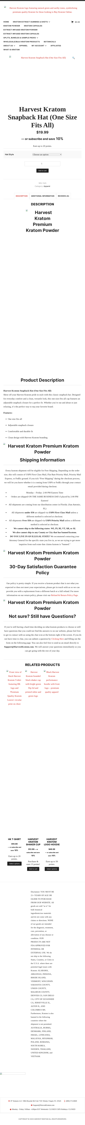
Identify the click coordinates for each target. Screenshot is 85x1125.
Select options (14, 864)
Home (6, 22)
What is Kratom (11, 50)
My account (38, 46)
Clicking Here (57, 639)
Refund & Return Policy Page (64, 595)
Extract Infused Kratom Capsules (21, 34)
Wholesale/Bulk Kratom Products (21, 42)
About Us (8, 46)
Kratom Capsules (33, 26)
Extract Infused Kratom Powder (20, 30)
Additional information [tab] (42, 196)
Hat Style (9, 154)
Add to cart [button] (33, 869)
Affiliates (56, 46)
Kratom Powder (11, 26)
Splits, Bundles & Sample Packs (19, 38)
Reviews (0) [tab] (63, 196)
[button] (73, 58)
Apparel (23, 46)
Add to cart (42, 170)
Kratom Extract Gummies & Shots (30, 22)
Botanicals (50, 42)
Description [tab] (22, 196)
